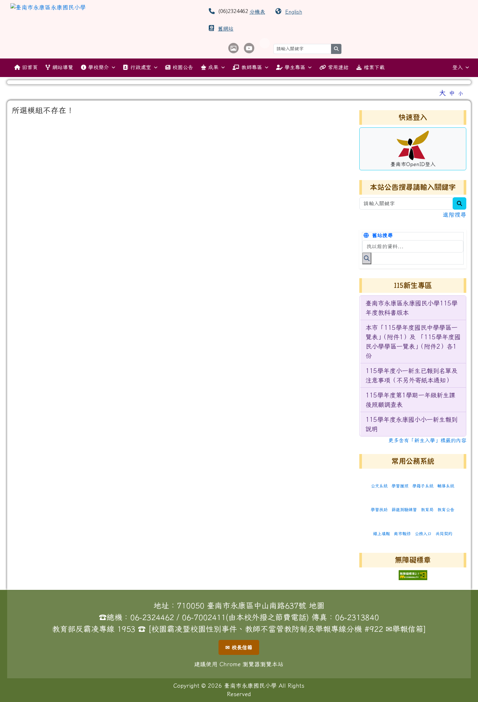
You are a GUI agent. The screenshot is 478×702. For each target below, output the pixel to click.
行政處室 (140, 67)
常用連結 (338, 67)
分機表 (257, 11)
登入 (457, 67)
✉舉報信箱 (404, 629)
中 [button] (452, 93)
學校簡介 (98, 67)
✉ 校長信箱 (238, 647)
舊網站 (225, 28)
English (293, 11)
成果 (213, 67)
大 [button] (442, 92)
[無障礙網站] (413, 574)
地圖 (317, 605)
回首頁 (30, 67)
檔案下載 (374, 67)
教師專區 (251, 67)
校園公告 (182, 67)
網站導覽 (62, 67)
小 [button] (460, 93)
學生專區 (295, 67)
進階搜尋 (454, 214)
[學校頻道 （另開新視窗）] (249, 48)
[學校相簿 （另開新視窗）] (233, 48)
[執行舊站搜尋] (366, 258)
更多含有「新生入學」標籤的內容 (427, 440)
